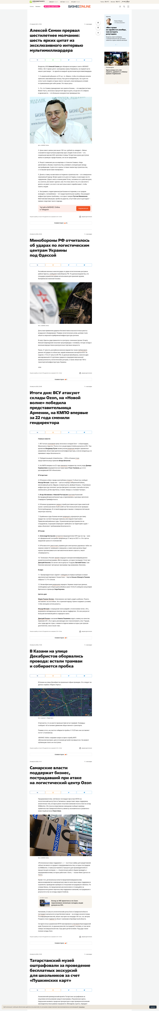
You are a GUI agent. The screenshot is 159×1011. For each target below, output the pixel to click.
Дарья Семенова (119, 21)
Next (127, 45)
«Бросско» (117, 22)
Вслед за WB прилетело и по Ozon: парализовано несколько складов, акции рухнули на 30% (67, 903)
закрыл (59, 504)
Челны (102, 1)
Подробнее (82, 1007)
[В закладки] (98, 28)
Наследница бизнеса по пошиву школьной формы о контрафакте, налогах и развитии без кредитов (115, 38)
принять (153, 1007)
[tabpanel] (117, 30)
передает (84, 1004)
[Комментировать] (98, 23)
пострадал (41, 914)
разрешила (56, 584)
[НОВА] (52, 7)
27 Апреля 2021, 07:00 (36, 24)
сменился (63, 465)
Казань (32, 6)
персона (108, 16)
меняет (57, 558)
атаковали (51, 444)
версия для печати (87, 216)
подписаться (83, 208)
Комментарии (60, 223)
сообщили (52, 274)
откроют (70, 480)
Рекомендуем (110, 67)
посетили (71, 494)
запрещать (67, 516)
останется (59, 536)
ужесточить (54, 545)
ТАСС (40, 875)
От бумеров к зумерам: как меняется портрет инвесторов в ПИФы (115, 72)
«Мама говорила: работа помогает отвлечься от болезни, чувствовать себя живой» (117, 30)
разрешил (71, 448)
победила (64, 575)
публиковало (82, 350)
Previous (106, 45)
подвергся (52, 919)
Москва (113, 1)
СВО (39, 367)
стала (77, 458)
